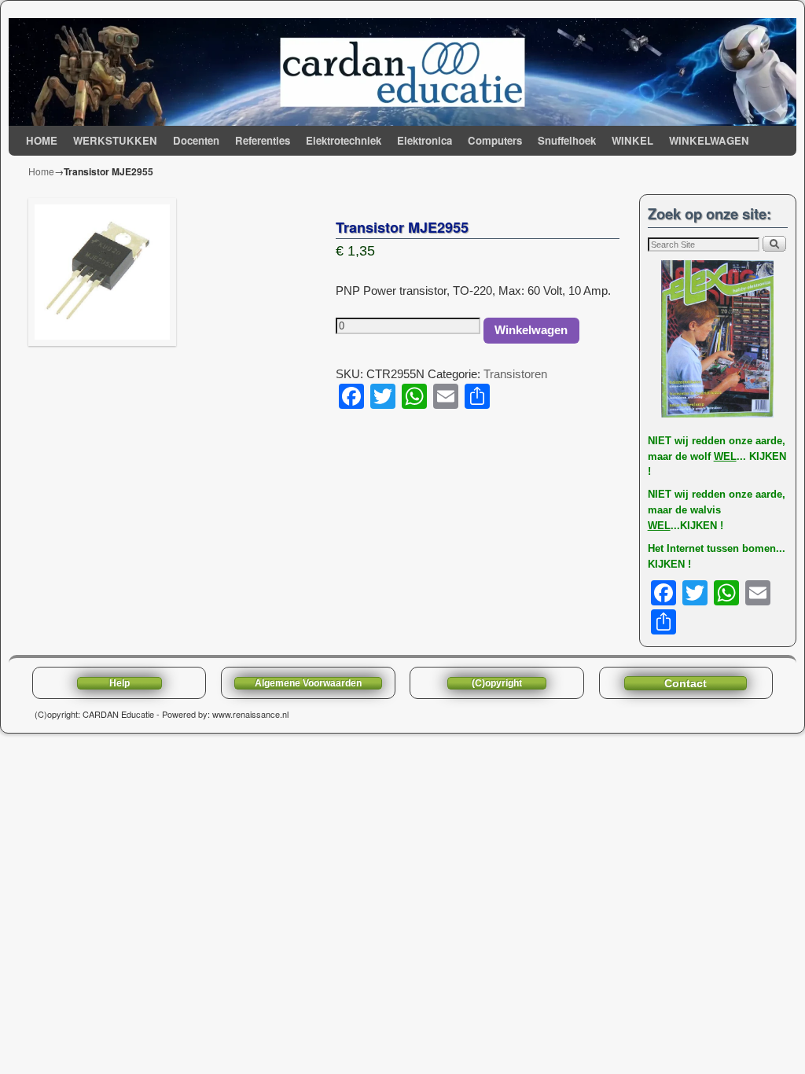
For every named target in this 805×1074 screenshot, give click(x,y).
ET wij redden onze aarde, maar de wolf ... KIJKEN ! (717, 456)
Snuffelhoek (567, 140)
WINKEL (632, 140)
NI (653, 441)
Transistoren (515, 374)
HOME (41, 140)
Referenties (262, 140)
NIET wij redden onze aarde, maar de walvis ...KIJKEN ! (716, 509)
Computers (495, 140)
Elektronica (424, 140)
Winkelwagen (531, 330)
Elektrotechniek (343, 140)
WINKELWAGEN (709, 140)
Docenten (196, 140)
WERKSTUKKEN (115, 140)
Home (41, 171)
